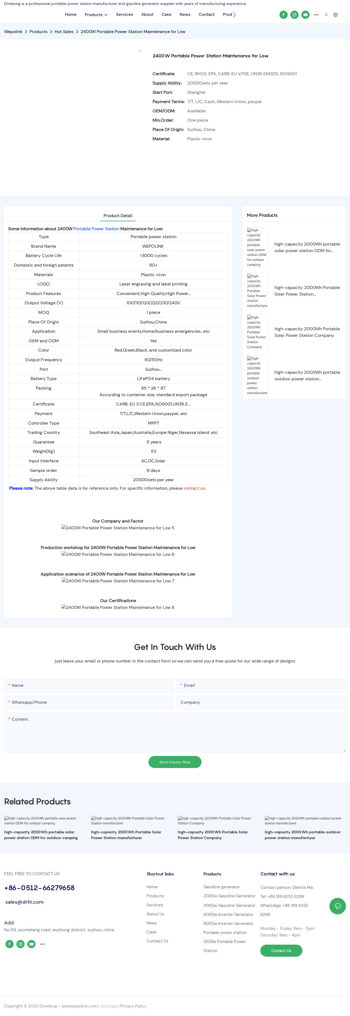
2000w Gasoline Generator (229, 896)
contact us (194, 488)
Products (39, 31)
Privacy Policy (133, 1006)
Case (151, 932)
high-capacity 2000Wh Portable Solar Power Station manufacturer (307, 291)
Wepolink (13, 31)
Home (152, 887)
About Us (155, 914)
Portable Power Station (96, 229)
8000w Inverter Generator (228, 923)
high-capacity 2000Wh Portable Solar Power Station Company (307, 332)
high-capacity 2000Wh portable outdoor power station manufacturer (307, 375)
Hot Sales (64, 31)
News (152, 923)
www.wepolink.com (79, 1006)
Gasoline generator (221, 887)
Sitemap (108, 1006)
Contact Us (157, 941)
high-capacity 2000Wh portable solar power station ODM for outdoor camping (307, 247)
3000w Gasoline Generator (229, 905)
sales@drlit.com (23, 902)
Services (155, 905)
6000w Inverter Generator (228, 914)
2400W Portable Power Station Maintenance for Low (133, 31)
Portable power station (225, 932)
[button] (234, 14)
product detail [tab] (118, 215)
